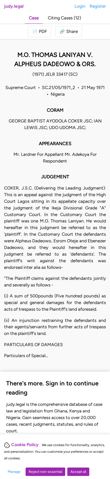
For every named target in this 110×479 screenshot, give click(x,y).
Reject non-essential (45, 472)
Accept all (78, 472)
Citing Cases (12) (64, 17)
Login (79, 6)
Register (98, 6)
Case (34, 17)
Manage (14, 472)
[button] (68, 31)
